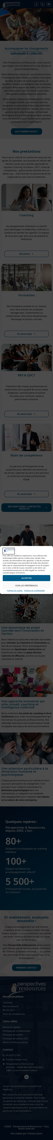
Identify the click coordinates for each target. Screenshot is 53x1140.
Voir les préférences (26, 585)
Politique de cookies (15, 590)
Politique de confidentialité (34, 590)
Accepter (26, 578)
